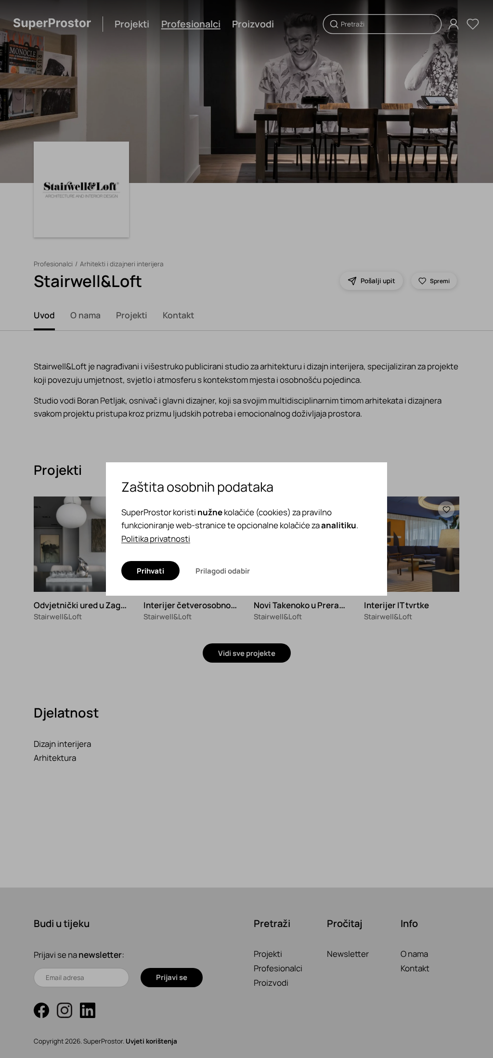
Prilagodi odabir (222, 571)
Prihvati (150, 571)
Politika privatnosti (155, 538)
